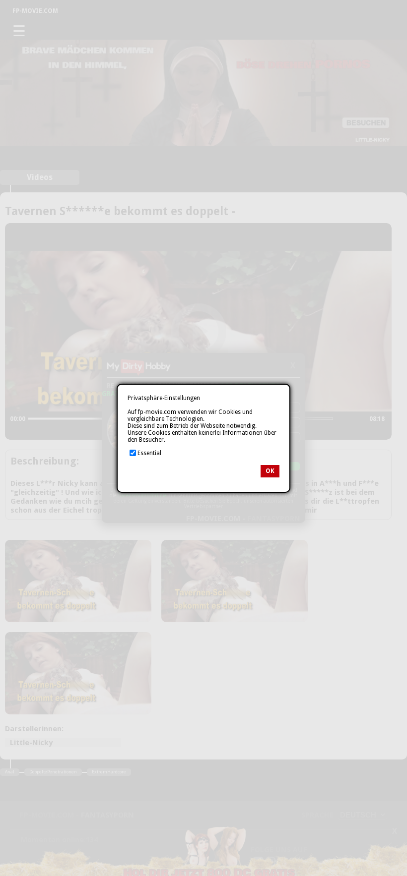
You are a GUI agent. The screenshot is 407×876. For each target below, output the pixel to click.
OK (270, 470)
